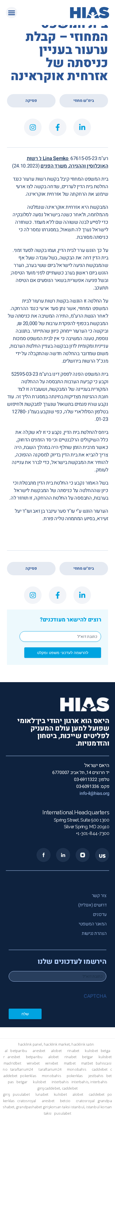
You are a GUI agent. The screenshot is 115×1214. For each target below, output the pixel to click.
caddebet (100, 1069)
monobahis (76, 1069)
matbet (70, 1063)
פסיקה (31, 101)
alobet (56, 1050)
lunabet (41, 1094)
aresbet (39, 1050)
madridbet (12, 1063)
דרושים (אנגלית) (92, 905)
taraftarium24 (21, 1069)
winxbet (33, 1063)
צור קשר (99, 895)
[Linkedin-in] (82, 127)
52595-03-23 (24, 374)
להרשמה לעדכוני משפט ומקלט (62, 652)
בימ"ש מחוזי (83, 101)
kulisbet (91, 1050)
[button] (11, 12)
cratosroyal (26, 1101)
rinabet (73, 1050)
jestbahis (96, 1075)
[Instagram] (33, 127)
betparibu (18, 1050)
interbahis (60, 1082)
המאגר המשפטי (92, 924)
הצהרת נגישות (94, 933)
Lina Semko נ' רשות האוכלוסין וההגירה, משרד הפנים (67, 162)
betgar (87, 1057)
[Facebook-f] (57, 127)
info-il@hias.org (94, 793)
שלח (25, 1013)
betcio (65, 1101)
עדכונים (100, 914)
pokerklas (28, 1075)
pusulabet (21, 1094)
